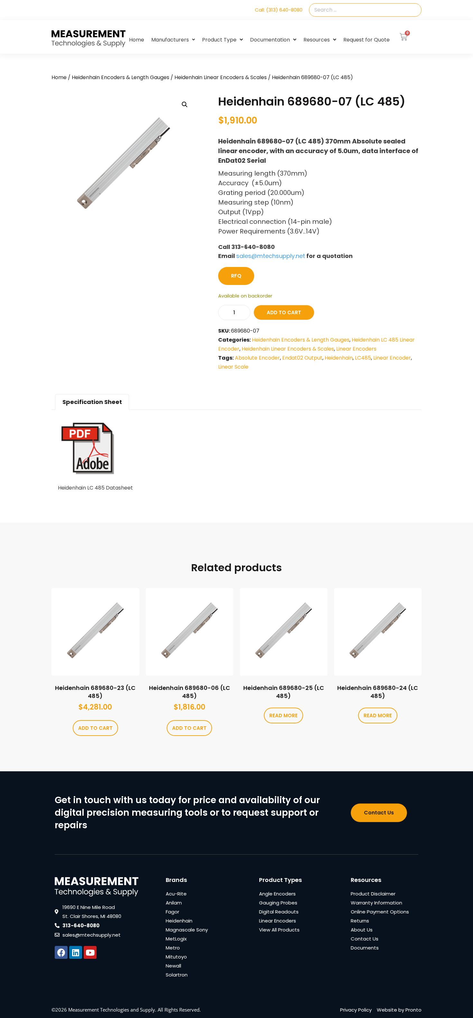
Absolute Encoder (257, 358)
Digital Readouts (279, 911)
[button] (184, 104)
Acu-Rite (176, 893)
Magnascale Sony (187, 929)
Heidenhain (339, 358)
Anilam (174, 902)
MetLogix (176, 938)
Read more (283, 715)
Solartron (177, 974)
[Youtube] (90, 952)
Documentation (270, 39)
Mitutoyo (176, 956)
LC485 (363, 358)
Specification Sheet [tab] (92, 402)
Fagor (172, 911)
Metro (173, 947)
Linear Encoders (356, 349)
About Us (362, 929)
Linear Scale (233, 367)
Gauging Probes (278, 902)
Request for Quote (366, 39)
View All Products (279, 929)
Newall (173, 965)
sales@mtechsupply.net (270, 256)
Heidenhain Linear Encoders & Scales (220, 77)
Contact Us (364, 938)
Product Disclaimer (373, 893)
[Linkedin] (75, 952)
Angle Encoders (277, 893)
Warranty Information (376, 902)
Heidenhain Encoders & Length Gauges (120, 77)
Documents (365, 947)
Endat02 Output (302, 358)
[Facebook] (61, 952)
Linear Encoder (392, 358)
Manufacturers (170, 39)
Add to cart (284, 312)
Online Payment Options (380, 911)
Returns (360, 920)
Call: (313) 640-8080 (278, 9)
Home (136, 39)
